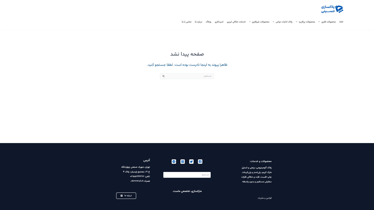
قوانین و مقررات (265, 198)
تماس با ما (186, 22)
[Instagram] (182, 161)
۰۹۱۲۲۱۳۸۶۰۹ (137, 181)
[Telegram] (174, 161)
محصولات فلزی (328, 22)
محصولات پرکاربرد (307, 22)
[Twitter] (191, 161)
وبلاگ (208, 22)
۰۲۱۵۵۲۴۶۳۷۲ (137, 176)
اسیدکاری (219, 22)
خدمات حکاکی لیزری (236, 22)
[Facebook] (200, 161)
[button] (319, 22)
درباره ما (198, 22)
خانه (341, 22)
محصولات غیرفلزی (260, 22)
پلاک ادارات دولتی (284, 22)
